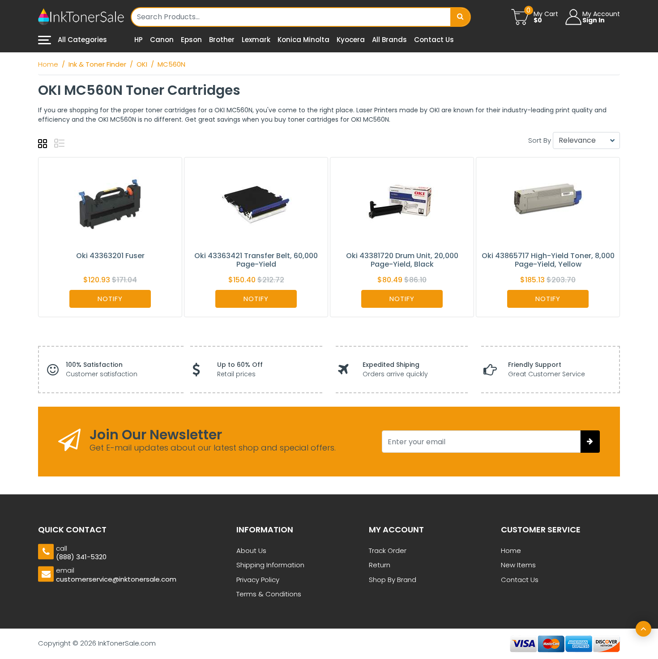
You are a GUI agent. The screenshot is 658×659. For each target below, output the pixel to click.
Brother (222, 39)
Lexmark (256, 39)
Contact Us (434, 39)
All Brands (389, 39)
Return (379, 565)
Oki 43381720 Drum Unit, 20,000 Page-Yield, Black (402, 260)
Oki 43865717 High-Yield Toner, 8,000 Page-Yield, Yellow (548, 260)
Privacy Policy (257, 579)
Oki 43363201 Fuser (110, 256)
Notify (110, 298)
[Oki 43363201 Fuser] (110, 203)
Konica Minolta (303, 39)
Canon (162, 39)
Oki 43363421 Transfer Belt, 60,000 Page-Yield (256, 260)
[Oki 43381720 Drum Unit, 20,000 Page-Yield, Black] (402, 203)
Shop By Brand (392, 579)
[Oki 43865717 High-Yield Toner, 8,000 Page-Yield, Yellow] (548, 203)
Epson (191, 39)
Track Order (387, 550)
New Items (518, 565)
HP (138, 39)
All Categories (81, 39)
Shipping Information (270, 565)
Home (511, 550)
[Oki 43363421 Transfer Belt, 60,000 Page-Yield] (256, 203)
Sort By (539, 140)
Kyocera (351, 39)
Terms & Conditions (268, 594)
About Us (251, 550)
